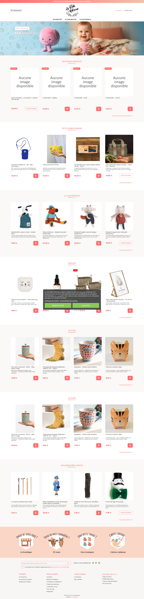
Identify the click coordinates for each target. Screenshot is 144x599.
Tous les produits (126, 182)
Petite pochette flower (51, 165)
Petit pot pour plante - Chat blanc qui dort (24, 300)
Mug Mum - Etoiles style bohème (85, 367)
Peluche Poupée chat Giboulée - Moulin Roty (117, 232)
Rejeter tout (58, 305)
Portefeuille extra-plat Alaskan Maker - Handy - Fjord (87, 165)
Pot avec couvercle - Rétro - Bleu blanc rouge (22, 367)
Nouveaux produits (25, 579)
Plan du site (50, 589)
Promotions (23, 577)
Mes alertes (78, 579)
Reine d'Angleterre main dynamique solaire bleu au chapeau (55, 502)
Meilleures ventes (25, 582)
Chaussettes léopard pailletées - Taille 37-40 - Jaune (54, 367)
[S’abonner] (68, 563)
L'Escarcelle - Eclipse (50, 98)
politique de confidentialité (60, 567)
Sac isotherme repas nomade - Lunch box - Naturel (119, 165)
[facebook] (93, 563)
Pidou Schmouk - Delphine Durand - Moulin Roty (55, 232)
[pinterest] (95, 563)
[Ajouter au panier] (67, 109)
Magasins (50, 591)
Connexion (77, 577)
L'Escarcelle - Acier (80, 98)
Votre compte (80, 574)
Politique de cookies (52, 301)
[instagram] (99, 563)
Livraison (49, 577)
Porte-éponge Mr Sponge (114, 502)
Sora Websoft (74, 597)
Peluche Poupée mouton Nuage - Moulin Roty (85, 232)
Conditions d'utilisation (54, 582)
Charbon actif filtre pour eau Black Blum (86, 502)
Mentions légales (52, 579)
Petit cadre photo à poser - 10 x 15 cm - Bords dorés (119, 300)
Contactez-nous (52, 587)
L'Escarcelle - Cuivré (113, 98)
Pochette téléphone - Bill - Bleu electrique (22, 165)
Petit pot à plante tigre (114, 367)
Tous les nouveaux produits (122, 116)
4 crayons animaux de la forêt (21, 502)
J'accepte (86, 305)
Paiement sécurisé (53, 584)
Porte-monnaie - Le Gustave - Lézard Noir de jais (24, 98)
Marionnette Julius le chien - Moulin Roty (23, 232)
